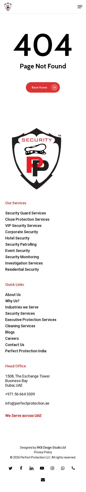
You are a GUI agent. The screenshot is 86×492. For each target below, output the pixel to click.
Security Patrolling (21, 244)
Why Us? (12, 301)
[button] (80, 7)
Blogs (10, 332)
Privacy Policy (43, 452)
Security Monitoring (22, 257)
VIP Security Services (23, 225)
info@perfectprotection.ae (27, 403)
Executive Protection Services (30, 319)
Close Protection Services (27, 219)
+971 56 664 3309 (20, 394)
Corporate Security (21, 232)
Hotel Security (17, 238)
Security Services (20, 313)
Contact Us (14, 344)
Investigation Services (24, 263)
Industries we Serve (21, 307)
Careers (12, 338)
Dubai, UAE (14, 385)
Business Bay (16, 381)
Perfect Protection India (25, 351)
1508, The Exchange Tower (27, 376)
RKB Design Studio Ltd (51, 447)
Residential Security (22, 269)
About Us (13, 294)
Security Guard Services (25, 213)
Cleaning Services (20, 326)
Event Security (17, 250)
